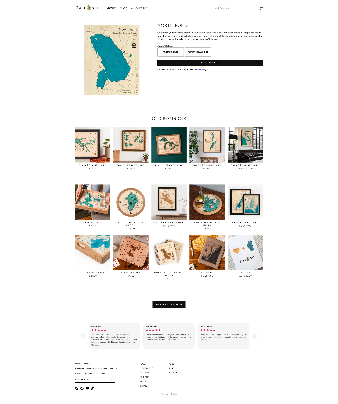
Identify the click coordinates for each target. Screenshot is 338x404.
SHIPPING (144, 377)
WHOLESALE (139, 8)
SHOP (123, 8)
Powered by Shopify (169, 394)
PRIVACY (144, 381)
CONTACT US (146, 368)
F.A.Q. (143, 364)
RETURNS (144, 372)
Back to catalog (171, 304)
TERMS (143, 386)
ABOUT (111, 8)
